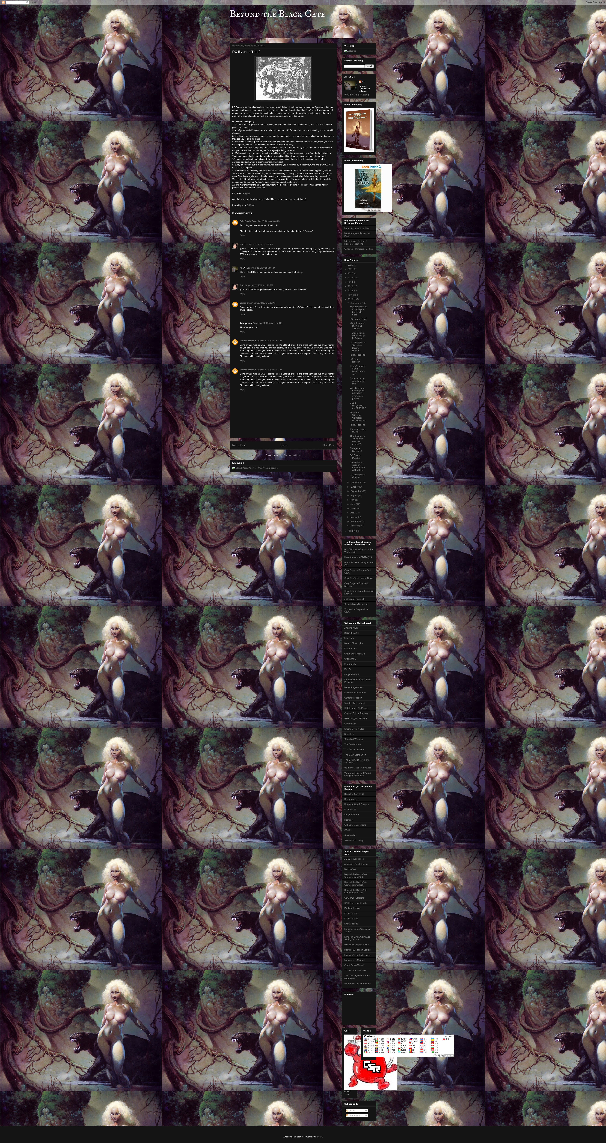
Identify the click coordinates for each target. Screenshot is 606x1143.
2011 (350, 295)
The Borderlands (352, 744)
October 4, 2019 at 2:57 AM (269, 340)
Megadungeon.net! (353, 687)
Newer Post (238, 445)
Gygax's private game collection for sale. (357, 370)
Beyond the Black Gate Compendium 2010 (355, 883)
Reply (242, 235)
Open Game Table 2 (354, 965)
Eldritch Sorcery (352, 908)
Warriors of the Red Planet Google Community (357, 774)
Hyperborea (350, 809)
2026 (351, 265)
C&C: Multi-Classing (354, 898)
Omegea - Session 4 (356, 449)
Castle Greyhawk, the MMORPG (358, 405)
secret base (350, 723)
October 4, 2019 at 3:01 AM (269, 370)
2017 (351, 273)
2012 (351, 290)
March (354, 517)
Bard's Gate (350, 869)
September (356, 491)
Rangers (246, 193)
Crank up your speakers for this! (357, 381)
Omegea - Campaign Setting (358, 249)
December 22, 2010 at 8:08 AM (266, 221)
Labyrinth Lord (351, 674)
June (353, 504)
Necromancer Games (355, 692)
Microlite (348, 820)
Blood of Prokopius (353, 643)
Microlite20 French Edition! (357, 949)
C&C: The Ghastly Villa (355, 903)
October (355, 487)
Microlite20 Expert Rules (356, 944)
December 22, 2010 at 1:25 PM (258, 244)
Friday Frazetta (357, 355)
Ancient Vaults (351, 628)
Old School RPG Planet (356, 708)
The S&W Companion (355, 754)
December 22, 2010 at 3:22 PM (261, 303)
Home (284, 445)
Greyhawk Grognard (354, 653)
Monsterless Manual (354, 960)
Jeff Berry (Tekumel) (354, 599)
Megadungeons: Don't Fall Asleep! (358, 326)
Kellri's (347, 669)
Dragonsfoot (350, 648)
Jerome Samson (248, 340)
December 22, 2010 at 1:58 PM (261, 268)
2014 (351, 282)
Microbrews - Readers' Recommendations (355, 242)
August (354, 495)
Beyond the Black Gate (277, 14)
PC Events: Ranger (355, 360)
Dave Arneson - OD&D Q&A (358, 557)
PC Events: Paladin (355, 456)
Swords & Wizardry (353, 739)
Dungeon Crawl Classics (356, 804)
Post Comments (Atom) (289, 455)
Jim (242, 244)
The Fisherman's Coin (355, 970)
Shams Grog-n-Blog (354, 729)
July (353, 499)
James (243, 303)
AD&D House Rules (354, 859)
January (355, 525)
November (356, 482)
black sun (349, 638)
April (353, 512)
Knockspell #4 (351, 913)
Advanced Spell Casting (356, 864)
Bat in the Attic (351, 633)
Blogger (318, 1137)
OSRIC (347, 830)
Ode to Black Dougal (354, 703)
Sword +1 (349, 734)
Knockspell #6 (351, 923)
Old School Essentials (355, 825)
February (355, 521)
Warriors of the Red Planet (357, 767)
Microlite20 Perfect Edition (357, 955)
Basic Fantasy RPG (354, 794)
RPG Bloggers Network (355, 718)
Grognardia (350, 658)
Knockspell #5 (351, 918)
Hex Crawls (350, 664)
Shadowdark (350, 835)
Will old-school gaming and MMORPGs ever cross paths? (357, 393)
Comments (354, 1115)
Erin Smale (245, 221)
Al (241, 268)
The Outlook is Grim (354, 749)
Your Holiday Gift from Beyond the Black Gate (358, 310)
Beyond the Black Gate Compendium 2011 (355, 891)
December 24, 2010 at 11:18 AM (267, 323)
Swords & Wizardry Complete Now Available (358, 416)
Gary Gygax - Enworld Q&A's (358, 578)
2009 (351, 531)
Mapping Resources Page (357, 228)
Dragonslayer (351, 799)
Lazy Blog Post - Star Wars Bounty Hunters (358, 346)
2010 (351, 299)
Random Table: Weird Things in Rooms (357, 335)
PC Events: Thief (358, 319)
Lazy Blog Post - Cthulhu (358, 475)
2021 (351, 269)
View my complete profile (356, 94)
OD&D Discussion (353, 697)
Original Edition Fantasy (356, 713)
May (353, 508)
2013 (351, 286)
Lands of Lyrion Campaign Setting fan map (357, 938)
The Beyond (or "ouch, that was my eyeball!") (357, 440)
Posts (351, 1110)
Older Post (328, 445)
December (356, 303)
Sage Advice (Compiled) (356, 604)
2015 (351, 277)
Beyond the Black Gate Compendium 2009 (355, 875)
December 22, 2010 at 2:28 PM (258, 285)
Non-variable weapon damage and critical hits (357, 466)
